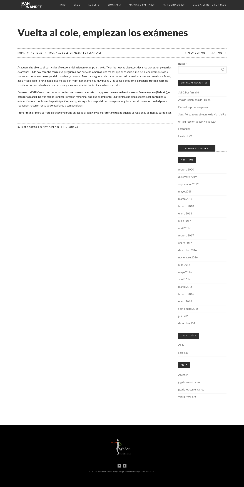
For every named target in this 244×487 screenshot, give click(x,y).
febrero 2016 (186, 294)
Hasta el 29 (185, 136)
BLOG (77, 1)
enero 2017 (185, 243)
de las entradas (189, 382)
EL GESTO (94, 1)
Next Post (217, 53)
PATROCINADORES (174, 1)
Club (181, 345)
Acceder (183, 375)
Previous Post (197, 53)
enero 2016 (185, 301)
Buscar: (182, 64)
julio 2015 (184, 316)
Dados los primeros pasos (193, 107)
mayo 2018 (185, 191)
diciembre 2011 (187, 323)
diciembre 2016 (187, 250)
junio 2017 (184, 221)
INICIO (62, 1)
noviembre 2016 (188, 257)
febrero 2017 (186, 235)
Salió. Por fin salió (188, 92)
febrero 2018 (186, 206)
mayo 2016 (185, 272)
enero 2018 (185, 213)
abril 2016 (184, 279)
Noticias (37, 53)
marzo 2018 (185, 199)
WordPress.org (187, 397)
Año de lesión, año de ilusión (194, 100)
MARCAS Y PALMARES (142, 1)
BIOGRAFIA (114, 1)
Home (21, 53)
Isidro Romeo (29, 127)
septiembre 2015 (188, 309)
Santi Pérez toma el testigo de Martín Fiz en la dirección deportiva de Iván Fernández (202, 121)
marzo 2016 (185, 287)
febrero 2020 (186, 169)
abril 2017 (184, 228)
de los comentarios (191, 389)
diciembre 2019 (187, 177)
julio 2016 (184, 265)
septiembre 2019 (188, 184)
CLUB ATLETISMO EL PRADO (209, 1)
